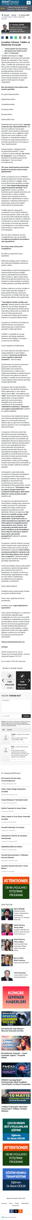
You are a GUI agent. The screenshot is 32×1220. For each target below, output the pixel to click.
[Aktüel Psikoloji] (10, 2)
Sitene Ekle (15, 1205)
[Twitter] (7, 37)
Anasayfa (6, 15)
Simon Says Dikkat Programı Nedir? (18, 8)
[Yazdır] (24, 37)
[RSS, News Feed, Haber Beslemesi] (20, 1211)
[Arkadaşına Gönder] (20, 37)
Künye (11, 1203)
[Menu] (28, 2)
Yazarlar (13, 15)
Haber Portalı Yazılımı (10, 1217)
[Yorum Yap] (29, 37)
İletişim (17, 1203)
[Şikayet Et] (29, 742)
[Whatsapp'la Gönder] (16, 37)
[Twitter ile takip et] (16, 1211)
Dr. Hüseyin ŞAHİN (24, 15)
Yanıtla (14, 742)
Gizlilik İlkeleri (25, 1203)
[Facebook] (2, 37)
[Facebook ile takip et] (11, 1211)
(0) (19, 742)
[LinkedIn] (11, 37)
